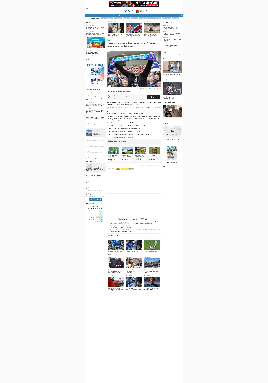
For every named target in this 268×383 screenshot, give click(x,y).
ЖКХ (133, 15)
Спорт (128, 15)
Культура (138, 15)
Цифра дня (167, 123)
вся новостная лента (95, 199)
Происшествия (101, 15)
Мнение (166, 58)
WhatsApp (122, 226)
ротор (148, 165)
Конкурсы (154, 15)
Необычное (146, 15)
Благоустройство (111, 15)
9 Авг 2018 (109, 48)
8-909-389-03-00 (142, 219)
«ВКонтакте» (117, 227)
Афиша (165, 80)
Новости (89, 22)
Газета (169, 15)
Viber (127, 226)
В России (166, 166)
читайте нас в (127, 168)
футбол (144, 165)
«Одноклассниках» (128, 227)
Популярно (167, 22)
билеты (154, 165)
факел (159, 165)
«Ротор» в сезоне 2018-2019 (117, 142)
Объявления (162, 15)
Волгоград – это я (169, 103)
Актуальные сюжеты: (94, 18)
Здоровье (121, 15)
